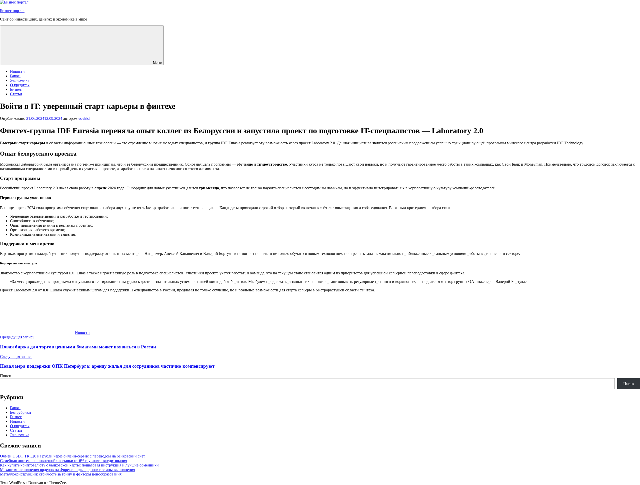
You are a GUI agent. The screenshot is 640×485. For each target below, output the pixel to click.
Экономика (19, 80)
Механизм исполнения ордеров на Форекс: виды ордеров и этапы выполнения (67, 469)
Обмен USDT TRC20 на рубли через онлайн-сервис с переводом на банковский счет (72, 456)
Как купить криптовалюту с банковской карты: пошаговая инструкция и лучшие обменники (79, 465)
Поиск (5, 376)
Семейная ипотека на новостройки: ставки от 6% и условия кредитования (63, 460)
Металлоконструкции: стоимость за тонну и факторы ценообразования (61, 474)
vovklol (84, 118)
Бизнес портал (12, 11)
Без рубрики (20, 412)
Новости (17, 71)
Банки (15, 76)
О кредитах (20, 85)
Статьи (16, 94)
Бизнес (16, 89)
